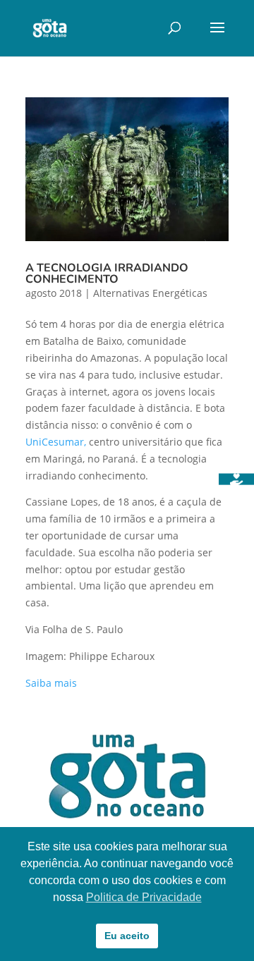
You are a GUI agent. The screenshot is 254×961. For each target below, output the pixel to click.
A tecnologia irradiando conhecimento (106, 273)
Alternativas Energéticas (150, 293)
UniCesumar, (55, 441)
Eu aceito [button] (127, 935)
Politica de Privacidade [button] (144, 897)
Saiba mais (51, 683)
